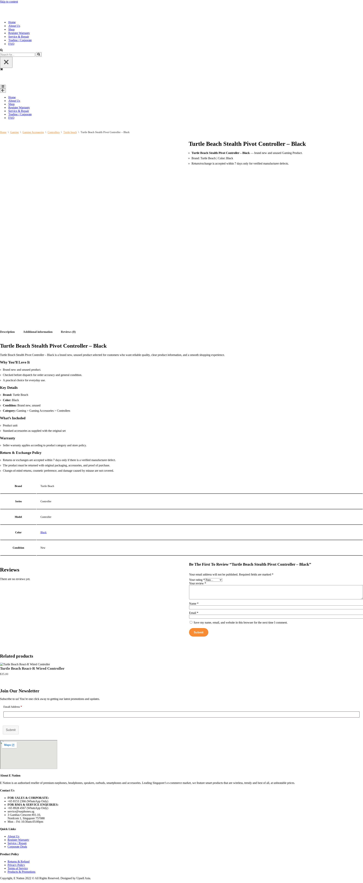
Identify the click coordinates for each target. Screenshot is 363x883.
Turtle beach (70, 130)
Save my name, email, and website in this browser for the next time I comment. (241, 621)
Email (193, 611)
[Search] (1, 49)
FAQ (11, 43)
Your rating (197, 578)
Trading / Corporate (20, 39)
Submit (11, 728)
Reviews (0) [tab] (68, 330)
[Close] (6, 61)
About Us (14, 25)
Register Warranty (19, 32)
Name (194, 602)
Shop (11, 28)
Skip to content (9, 1)
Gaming (14, 130)
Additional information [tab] (38, 330)
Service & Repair (18, 35)
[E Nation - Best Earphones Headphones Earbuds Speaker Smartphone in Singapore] (10, 6)
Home (12, 21)
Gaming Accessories (33, 130)
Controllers (54, 130)
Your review (197, 581)
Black (43, 530)
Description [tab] (7, 330)
